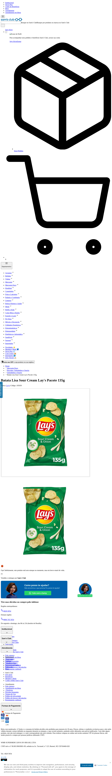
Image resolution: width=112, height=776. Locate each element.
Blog (7, 9)
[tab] (45, 432)
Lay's (8, 385)
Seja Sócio (9, 30)
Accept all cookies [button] (86, 765)
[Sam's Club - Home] (11, 20)
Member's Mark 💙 (12, 349)
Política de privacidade (13, 696)
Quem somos (9, 659)
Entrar (19, 41)
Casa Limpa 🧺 (10, 353)
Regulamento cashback (13, 669)
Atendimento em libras (13, 12)
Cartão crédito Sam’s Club (14, 652)
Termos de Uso (10, 694)
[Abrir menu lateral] (3, 16)
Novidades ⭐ (10, 347)
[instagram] (5, 758)
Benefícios (9, 677)
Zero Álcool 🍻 (10, 358)
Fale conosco (9, 655)
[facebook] (2, 758)
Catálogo (8, 661)
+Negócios (9, 690)
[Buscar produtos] (3, 25)
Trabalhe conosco (11, 663)
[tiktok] (3, 758)
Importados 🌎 (10, 356)
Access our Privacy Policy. (39, 772)
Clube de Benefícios (12, 7)
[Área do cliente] (6, 32)
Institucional (9, 3)
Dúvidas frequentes (12, 661)
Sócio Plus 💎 (10, 351)
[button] (101, 765)
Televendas (9, 644)
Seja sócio (8, 675)
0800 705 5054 (9, 620)
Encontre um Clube (12, 665)
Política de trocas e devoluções (15, 667)
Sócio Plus (9, 5)
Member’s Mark (10, 678)
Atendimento (9, 11)
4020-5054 (7, 611)
